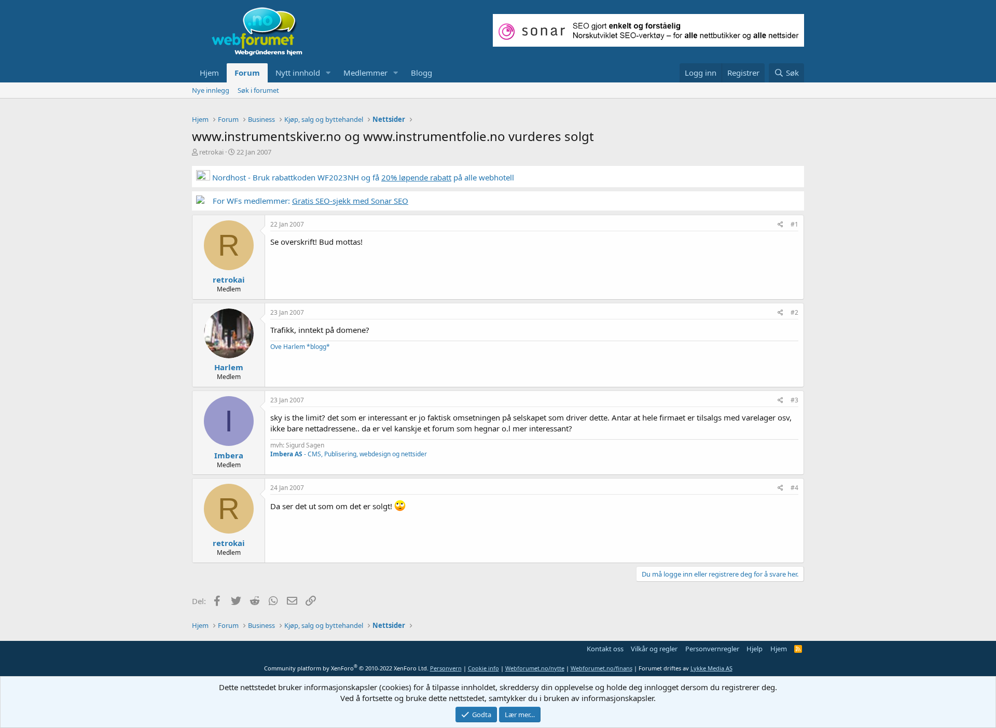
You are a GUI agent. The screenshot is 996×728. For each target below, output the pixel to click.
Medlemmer (365, 72)
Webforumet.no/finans (601, 668)
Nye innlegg (210, 90)
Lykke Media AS (711, 668)
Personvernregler (712, 648)
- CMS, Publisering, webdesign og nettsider (348, 454)
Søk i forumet (258, 90)
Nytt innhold (297, 72)
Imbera (228, 455)
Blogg (421, 72)
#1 (794, 224)
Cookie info (483, 668)
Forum (247, 72)
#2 (794, 312)
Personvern (446, 668)
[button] (328, 72)
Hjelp (754, 648)
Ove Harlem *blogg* (300, 346)
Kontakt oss (605, 648)
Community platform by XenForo (346, 668)
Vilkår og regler (654, 648)
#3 (794, 400)
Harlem (228, 367)
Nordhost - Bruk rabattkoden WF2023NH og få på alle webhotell (362, 177)
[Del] (780, 225)
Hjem (209, 72)
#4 (794, 487)
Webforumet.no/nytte (534, 668)
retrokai (211, 152)
